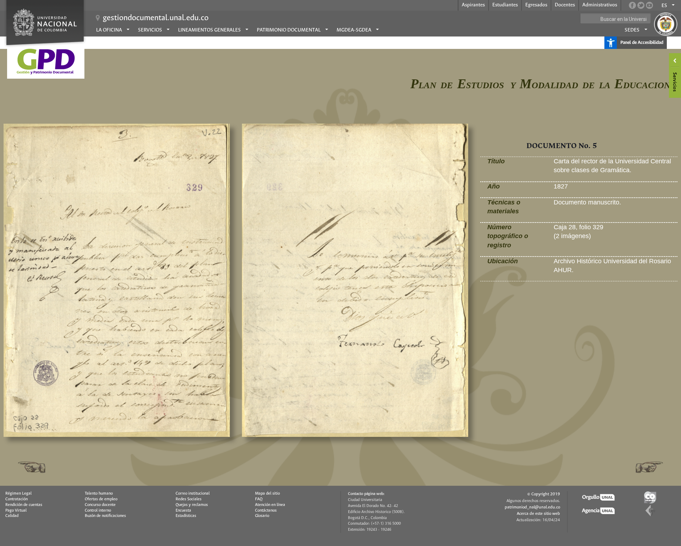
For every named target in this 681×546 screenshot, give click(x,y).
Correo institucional (193, 493)
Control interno (98, 510)
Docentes (565, 5)
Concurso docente (100, 505)
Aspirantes (473, 5)
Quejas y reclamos (192, 505)
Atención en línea (270, 505)
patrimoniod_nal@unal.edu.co (532, 507)
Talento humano (99, 493)
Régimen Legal (18, 493)
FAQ (258, 499)
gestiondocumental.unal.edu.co (156, 18)
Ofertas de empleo (101, 499)
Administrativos (599, 5)
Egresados (536, 5)
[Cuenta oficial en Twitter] (640, 5)
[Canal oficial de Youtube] (649, 5)
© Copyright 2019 (543, 494)
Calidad (11, 516)
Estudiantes (505, 5)
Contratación (16, 499)
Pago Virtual (16, 510)
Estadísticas (186, 516)
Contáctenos (266, 510)
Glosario (262, 516)
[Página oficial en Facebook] (632, 5)
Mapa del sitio (267, 493)
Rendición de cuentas (23, 505)
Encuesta (183, 510)
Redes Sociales (188, 499)
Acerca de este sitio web (538, 513)
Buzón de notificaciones (105, 516)
